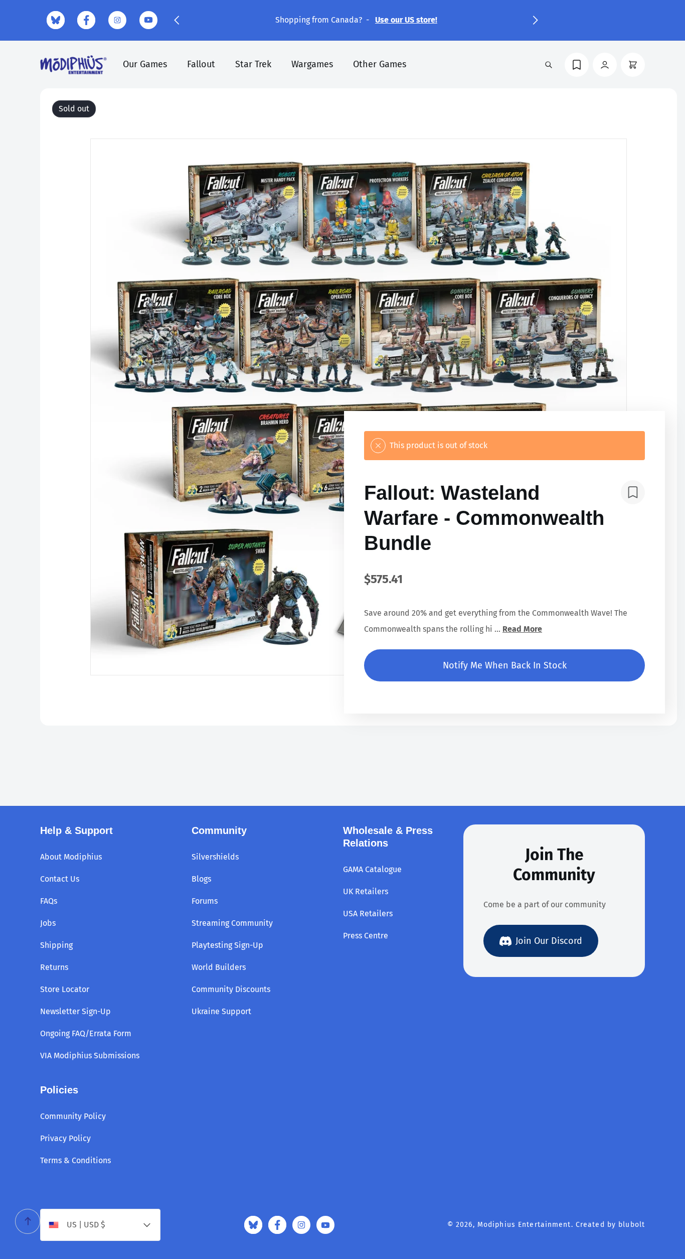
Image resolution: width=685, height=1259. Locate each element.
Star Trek (253, 64)
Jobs (48, 923)
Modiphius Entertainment (524, 1224)
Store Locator (64, 989)
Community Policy (73, 1116)
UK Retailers (365, 891)
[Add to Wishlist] (633, 492)
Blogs (201, 879)
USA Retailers (368, 913)
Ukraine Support (221, 1011)
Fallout (201, 64)
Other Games (379, 64)
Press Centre (365, 935)
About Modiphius (71, 857)
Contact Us (59, 879)
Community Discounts (231, 989)
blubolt (631, 1224)
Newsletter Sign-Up (75, 1011)
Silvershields (215, 857)
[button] (176, 20)
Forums (205, 901)
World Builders (219, 967)
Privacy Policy (65, 1138)
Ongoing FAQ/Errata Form (85, 1033)
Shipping (56, 945)
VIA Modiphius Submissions (89, 1055)
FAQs (48, 901)
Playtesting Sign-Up (227, 945)
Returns (54, 967)
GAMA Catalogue (372, 869)
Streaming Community (232, 923)
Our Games (145, 64)
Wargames (312, 64)
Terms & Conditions (75, 1160)
